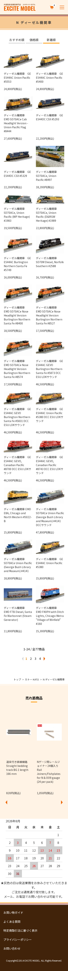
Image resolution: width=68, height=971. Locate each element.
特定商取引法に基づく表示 (20, 930)
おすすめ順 (16, 40)
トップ (17, 679)
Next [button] (62, 802)
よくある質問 (11, 922)
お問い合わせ (11, 948)
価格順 (34, 40)
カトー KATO (32, 679)
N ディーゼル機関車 (54, 679)
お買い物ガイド (13, 912)
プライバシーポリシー (17, 939)
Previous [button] (6, 802)
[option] (18, 751)
